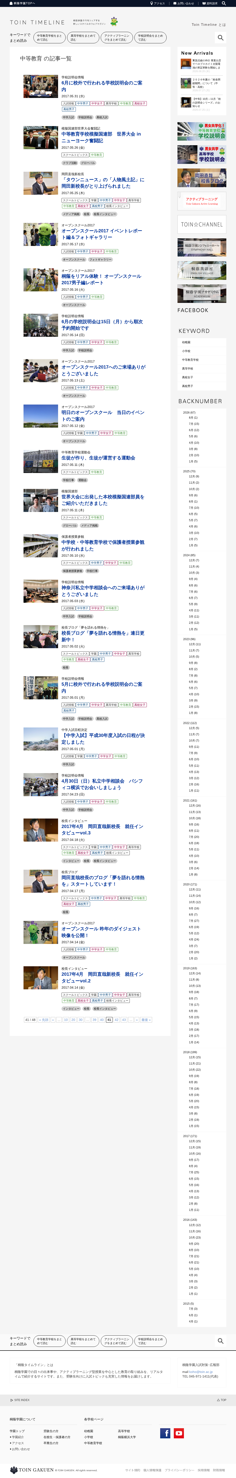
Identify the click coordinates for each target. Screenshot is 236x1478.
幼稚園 (186, 342)
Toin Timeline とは (209, 25)
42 (116, 1020)
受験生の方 (51, 1431)
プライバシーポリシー (180, 1470)
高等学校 (187, 368)
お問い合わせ (185, 3)
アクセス (159, 3)
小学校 (186, 351)
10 (66, 1020)
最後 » (146, 1020)
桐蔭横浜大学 (127, 1437)
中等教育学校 (190, 359)
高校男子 (187, 386)
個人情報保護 (152, 1470)
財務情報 (219, 1470)
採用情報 (204, 1470)
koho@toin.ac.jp (201, 1372)
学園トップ (17, 1431)
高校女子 (187, 377)
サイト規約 (132, 1470)
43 (124, 1020)
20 (73, 1020)
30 (81, 1020)
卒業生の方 (51, 1443)
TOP (223, 1400)
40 (102, 1020)
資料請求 (212, 3)
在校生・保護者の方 (57, 1437)
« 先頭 (43, 1020)
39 (94, 1020)
